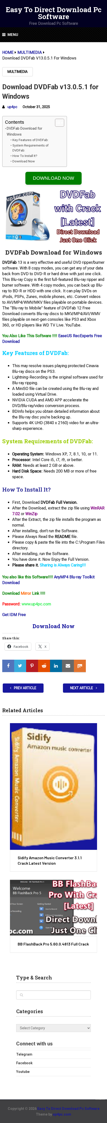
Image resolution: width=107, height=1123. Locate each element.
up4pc (12, 107)
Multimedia (17, 72)
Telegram (24, 1054)
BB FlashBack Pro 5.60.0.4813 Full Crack (53, 944)
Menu (12, 34)
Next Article (82, 688)
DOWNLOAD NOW (53, 178)
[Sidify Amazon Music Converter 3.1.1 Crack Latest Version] (53, 786)
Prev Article (24, 688)
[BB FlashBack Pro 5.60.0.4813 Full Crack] (53, 907)
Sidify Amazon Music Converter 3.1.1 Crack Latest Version (50, 860)
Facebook (24, 1063)
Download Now (23, 161)
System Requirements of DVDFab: (30, 148)
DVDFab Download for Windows (24, 131)
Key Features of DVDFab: (30, 140)
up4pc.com (62, 1114)
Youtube (23, 1072)
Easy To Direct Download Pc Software (54, 13)
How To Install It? (24, 156)
